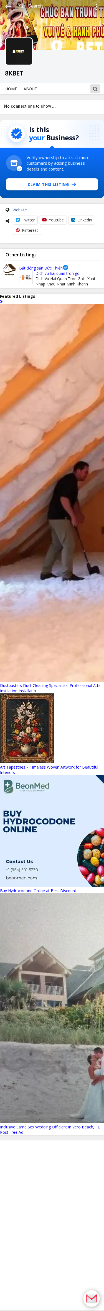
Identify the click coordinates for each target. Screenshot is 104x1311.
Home (11, 88)
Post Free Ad (11, 1132)
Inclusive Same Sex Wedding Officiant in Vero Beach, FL (50, 1127)
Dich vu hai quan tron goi (57, 273)
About (30, 88)
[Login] (96, 7)
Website (19, 209)
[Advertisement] (52, 1225)
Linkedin (84, 220)
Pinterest (30, 230)
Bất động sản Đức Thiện (41, 268)
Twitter (28, 220)
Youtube (56, 220)
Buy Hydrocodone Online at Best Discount (38, 890)
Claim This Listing (48, 184)
